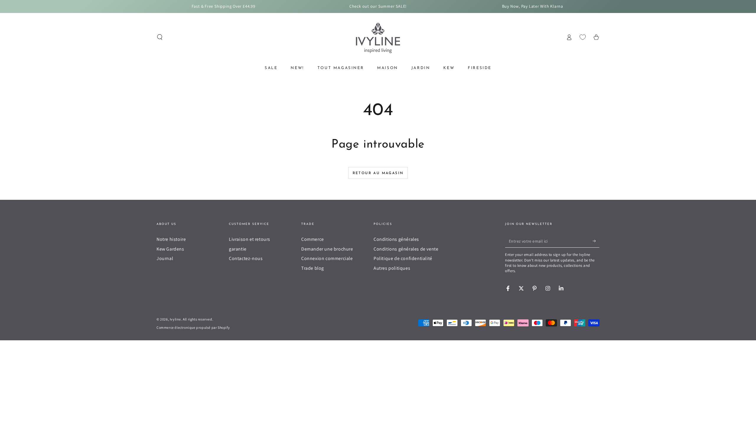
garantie (238, 249)
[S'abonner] (596, 240)
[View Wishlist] (583, 37)
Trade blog (312, 268)
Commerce (312, 239)
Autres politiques (392, 268)
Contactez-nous (246, 258)
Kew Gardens (170, 249)
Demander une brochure (327, 249)
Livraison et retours (249, 239)
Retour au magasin (378, 173)
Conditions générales (396, 239)
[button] (159, 37)
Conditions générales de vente (406, 249)
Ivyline (175, 319)
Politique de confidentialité (403, 258)
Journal (165, 258)
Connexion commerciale (327, 258)
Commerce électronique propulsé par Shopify (193, 327)
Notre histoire (171, 239)
